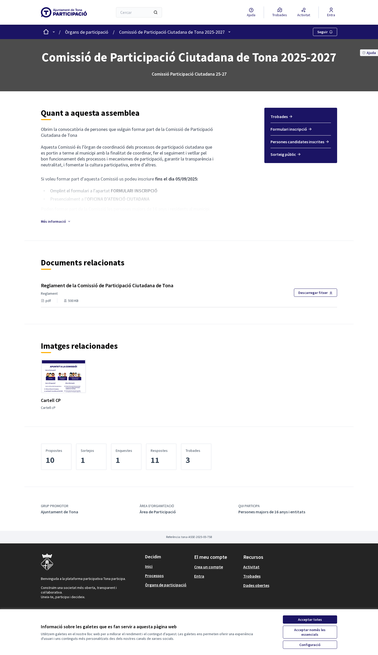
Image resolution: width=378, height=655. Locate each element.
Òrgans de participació (86, 32)
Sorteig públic (283, 154)
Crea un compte (208, 566)
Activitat (251, 566)
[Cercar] (155, 12)
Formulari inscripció (289, 129)
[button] (56, 221)
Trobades (279, 116)
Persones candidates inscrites (297, 141)
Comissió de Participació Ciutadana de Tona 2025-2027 (172, 32)
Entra (199, 576)
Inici (148, 566)
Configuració (309, 644)
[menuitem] (301, 118)
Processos (154, 575)
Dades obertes (256, 585)
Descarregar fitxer (313, 292)
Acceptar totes (310, 619)
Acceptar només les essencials (310, 632)
